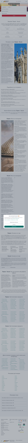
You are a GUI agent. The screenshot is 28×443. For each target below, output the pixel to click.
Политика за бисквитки (16, 218)
